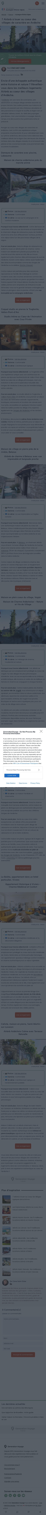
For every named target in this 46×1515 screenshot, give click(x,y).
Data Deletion (11, 783)
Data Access (23, 783)
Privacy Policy (35, 783)
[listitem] (23, 770)
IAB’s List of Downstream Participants (25, 763)
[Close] (42, 732)
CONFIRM (12, 775)
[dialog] (23, 757)
